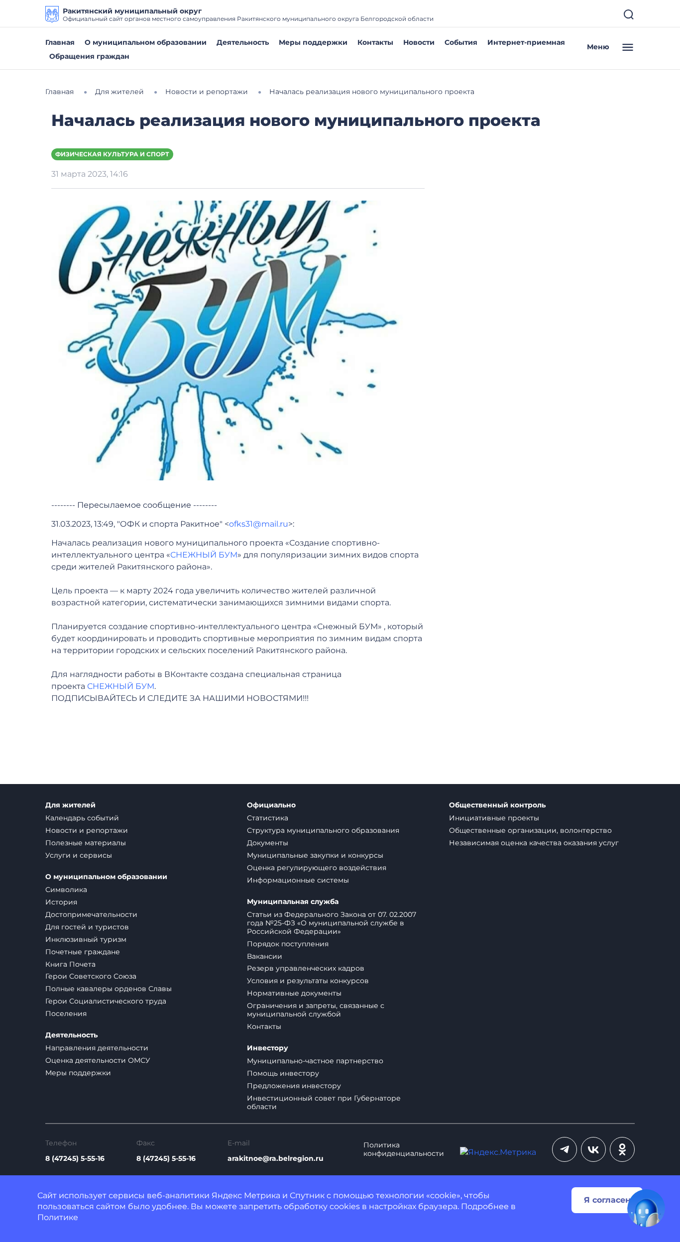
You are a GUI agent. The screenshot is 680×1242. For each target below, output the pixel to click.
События (461, 42)
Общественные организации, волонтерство (530, 830)
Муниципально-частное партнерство (315, 1060)
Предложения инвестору (294, 1085)
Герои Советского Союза (90, 976)
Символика (66, 889)
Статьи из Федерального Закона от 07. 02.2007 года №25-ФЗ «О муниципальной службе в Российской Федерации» (331, 923)
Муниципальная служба (293, 902)
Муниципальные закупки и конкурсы (315, 855)
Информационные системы (298, 880)
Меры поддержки (313, 42)
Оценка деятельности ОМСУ (97, 1060)
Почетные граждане (82, 951)
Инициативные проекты (494, 817)
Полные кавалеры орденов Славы (108, 988)
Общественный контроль (497, 805)
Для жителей (70, 805)
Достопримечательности (91, 914)
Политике (57, 1217)
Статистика (267, 817)
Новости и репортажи (86, 830)
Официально (271, 805)
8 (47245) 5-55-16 (75, 1158)
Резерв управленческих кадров (305, 968)
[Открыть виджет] (646, 1208)
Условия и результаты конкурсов (308, 980)
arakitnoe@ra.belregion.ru (275, 1158)
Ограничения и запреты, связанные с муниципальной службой (315, 1009)
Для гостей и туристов (87, 926)
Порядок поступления (288, 943)
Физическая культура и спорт (112, 154)
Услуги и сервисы (78, 855)
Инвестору (267, 1048)
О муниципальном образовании (146, 42)
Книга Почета (70, 964)
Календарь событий (82, 817)
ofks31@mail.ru (258, 524)
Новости (419, 42)
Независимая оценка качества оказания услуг (534, 842)
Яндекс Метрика (246, 1195)
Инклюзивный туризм (85, 939)
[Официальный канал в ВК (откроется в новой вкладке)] (593, 1149)
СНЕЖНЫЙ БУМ (203, 555)
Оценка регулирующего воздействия (316, 867)
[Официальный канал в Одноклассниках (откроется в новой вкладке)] (622, 1149)
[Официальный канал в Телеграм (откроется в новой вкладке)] (564, 1149)
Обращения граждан (89, 56)
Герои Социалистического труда (105, 1001)
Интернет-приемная (526, 42)
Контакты (375, 42)
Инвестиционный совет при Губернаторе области (324, 1102)
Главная (60, 42)
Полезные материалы (85, 842)
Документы (267, 842)
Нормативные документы (294, 993)
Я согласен (607, 1200)
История (61, 902)
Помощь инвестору (283, 1073)
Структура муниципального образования (323, 830)
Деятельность (243, 42)
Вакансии (264, 956)
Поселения (66, 1013)
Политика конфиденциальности (403, 1149)
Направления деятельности (96, 1047)
